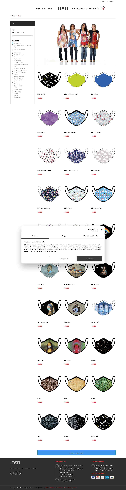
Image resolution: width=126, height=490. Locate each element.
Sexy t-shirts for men (20, 68)
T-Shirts (16, 66)
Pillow (15, 87)
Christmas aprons (19, 76)
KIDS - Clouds (95, 170)
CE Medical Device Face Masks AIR (22, 46)
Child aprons (17, 84)
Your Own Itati (82, 8)
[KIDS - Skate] (49, 80)
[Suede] (49, 384)
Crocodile (67, 436)
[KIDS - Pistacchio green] (76, 80)
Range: (14, 32)
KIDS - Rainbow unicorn (71, 170)
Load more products (76, 453)
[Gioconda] (49, 346)
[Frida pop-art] (76, 346)
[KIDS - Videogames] (76, 118)
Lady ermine (95, 284)
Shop (50, 8)
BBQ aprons (17, 53)
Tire (38, 436)
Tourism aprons (18, 80)
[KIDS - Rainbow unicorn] (76, 156)
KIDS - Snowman (96, 132)
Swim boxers (17, 59)
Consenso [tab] (35, 236)
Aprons (16, 74)
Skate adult (94, 436)
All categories (17, 43)
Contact (92, 8)
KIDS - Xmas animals (43, 208)
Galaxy (93, 360)
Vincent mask (41, 284)
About (44, 8)
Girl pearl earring (42, 322)
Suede (39, 398)
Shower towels (18, 97)
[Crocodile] (76, 422)
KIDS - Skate (41, 94)
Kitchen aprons (18, 86)
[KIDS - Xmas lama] (103, 194)
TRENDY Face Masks (19, 49)
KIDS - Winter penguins (44, 170)
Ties (15, 51)
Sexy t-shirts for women (20, 72)
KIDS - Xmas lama (96, 208)
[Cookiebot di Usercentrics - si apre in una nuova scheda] (90, 230)
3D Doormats (17, 60)
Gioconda (40, 360)
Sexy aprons (17, 82)
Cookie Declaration (61, 488)
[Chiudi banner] (101, 230)
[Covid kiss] (76, 308)
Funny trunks (17, 91)
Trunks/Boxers (18, 89)
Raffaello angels (69, 284)
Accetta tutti (89, 259)
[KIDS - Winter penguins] (49, 156)
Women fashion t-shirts (20, 70)
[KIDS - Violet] (49, 118)
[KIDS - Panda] (76, 194)
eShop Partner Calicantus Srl (104, 465)
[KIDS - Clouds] (103, 156)
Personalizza (62, 259)
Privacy (70, 488)
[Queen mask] (103, 308)
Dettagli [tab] (63, 236)
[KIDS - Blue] (103, 80)
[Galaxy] (103, 346)
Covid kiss (67, 322)
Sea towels (17, 95)
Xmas (15, 57)
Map (65, 398)
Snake (93, 398)
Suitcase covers (18, 62)
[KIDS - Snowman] (103, 118)
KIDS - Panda (68, 208)
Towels (16, 93)
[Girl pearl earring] (49, 308)
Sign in (113, 2)
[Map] (76, 384)
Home (38, 8)
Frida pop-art (68, 360)
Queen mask (95, 322)
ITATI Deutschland (19, 55)
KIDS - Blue (94, 94)
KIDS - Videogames (70, 132)
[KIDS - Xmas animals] (49, 194)
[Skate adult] (103, 422)
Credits (75, 488)
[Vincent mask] (49, 270)
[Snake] (103, 384)
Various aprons (18, 78)
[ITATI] (63, 8)
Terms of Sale (49, 488)
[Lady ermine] (103, 270)
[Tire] (49, 422)
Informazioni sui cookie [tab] (90, 236)
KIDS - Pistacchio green (71, 94)
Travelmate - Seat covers (21, 64)
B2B (73, 8)
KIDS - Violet (41, 132)
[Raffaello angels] (76, 270)
